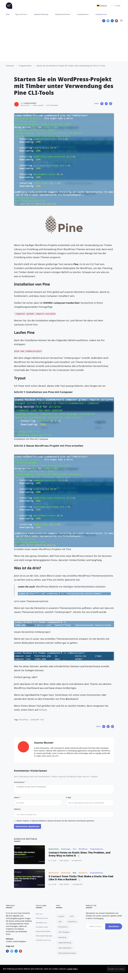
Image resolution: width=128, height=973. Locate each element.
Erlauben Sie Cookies (116, 969)
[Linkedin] (112, 20)
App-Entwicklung (64, 948)
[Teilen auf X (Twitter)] (106, 103)
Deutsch (103, 6)
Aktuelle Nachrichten (62, 14)
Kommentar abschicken (27, 826)
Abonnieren (113, 926)
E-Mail (68, 797)
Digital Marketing (64, 942)
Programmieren (82, 14)
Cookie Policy (72, 969)
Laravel (61, 916)
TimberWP (34, 719)
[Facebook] (103, 20)
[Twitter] (108, 20)
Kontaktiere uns (101, 14)
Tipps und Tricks (21, 14)
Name (17, 797)
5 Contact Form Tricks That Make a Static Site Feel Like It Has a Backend (81, 878)
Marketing (62, 937)
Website (17, 809)
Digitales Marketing (41, 14)
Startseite (10, 65)
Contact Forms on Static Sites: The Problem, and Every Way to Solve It (79, 854)
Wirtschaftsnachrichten (67, 953)
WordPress (24, 719)
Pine (42, 719)
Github (43, 709)
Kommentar (19, 782)
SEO (60, 921)
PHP (71, 916)
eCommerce (63, 927)
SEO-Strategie (63, 932)
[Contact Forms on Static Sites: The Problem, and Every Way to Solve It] (29, 854)
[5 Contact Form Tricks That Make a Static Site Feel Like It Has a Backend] (29, 878)
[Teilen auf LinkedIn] (110, 103)
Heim (8, 14)
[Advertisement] (64, 42)
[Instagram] (116, 20)
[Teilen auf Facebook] (101, 103)
